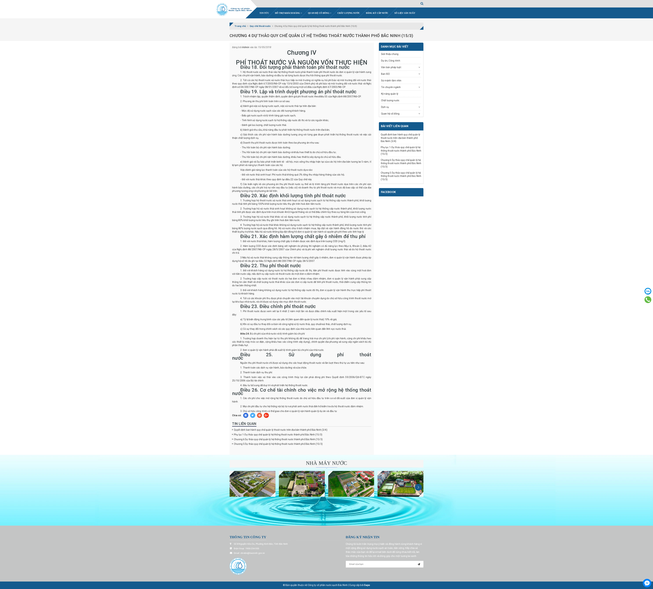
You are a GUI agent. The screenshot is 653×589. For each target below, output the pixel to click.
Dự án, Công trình (390, 60)
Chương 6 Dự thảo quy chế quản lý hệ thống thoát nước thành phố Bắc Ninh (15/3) (278, 439)
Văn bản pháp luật (391, 67)
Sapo (367, 585)
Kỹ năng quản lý (389, 93)
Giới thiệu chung (390, 54)
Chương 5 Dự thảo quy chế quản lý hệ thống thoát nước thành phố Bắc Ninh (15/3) (278, 444)
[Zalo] (647, 291)
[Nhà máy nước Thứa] (302, 484)
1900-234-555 (252, 548)
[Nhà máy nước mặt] (252, 484)
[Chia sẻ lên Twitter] (252, 415)
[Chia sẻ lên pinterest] (259, 415)
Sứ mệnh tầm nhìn (391, 80)
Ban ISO (385, 74)
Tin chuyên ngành (391, 87)
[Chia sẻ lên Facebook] (245, 415)
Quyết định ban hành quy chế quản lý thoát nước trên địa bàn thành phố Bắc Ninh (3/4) (280, 429)
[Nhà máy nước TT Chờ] (400, 484)
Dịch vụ (385, 107)
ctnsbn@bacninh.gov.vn (252, 553)
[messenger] (647, 583)
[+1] (266, 415)
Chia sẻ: (236, 415)
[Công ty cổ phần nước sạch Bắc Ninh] (234, 9)
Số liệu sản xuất (404, 13)
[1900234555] (647, 299)
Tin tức (264, 13)
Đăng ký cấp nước (377, 13)
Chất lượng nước (348, 13)
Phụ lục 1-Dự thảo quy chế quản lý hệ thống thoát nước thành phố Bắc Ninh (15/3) (278, 434)
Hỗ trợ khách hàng (288, 13)
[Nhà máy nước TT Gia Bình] (351, 484)
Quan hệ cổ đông (319, 13)
